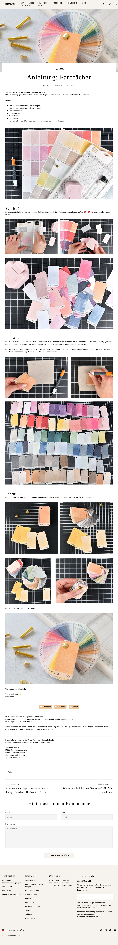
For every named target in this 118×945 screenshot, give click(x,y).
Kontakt (28, 898)
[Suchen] (104, 4)
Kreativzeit (70, 85)
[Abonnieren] (110, 896)
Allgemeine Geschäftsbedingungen (11, 881)
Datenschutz (7, 887)
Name (8, 812)
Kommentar (10, 824)
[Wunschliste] (100, 4)
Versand (28, 910)
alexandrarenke (14, 936)
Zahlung (28, 914)
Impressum (6, 891)
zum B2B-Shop (31, 895)
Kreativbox (29, 902)
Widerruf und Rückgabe (11, 895)
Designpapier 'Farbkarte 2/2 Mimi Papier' (25, 108)
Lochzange (13, 118)
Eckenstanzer (14, 113)
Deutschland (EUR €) (13, 930)
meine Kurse (30, 918)
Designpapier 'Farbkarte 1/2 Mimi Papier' (25, 106)
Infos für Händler (32, 891)
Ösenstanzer (14, 116)
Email (63, 812)
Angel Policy (30, 880)
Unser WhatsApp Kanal (34, 906)
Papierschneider (15, 111)
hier (52, 729)
